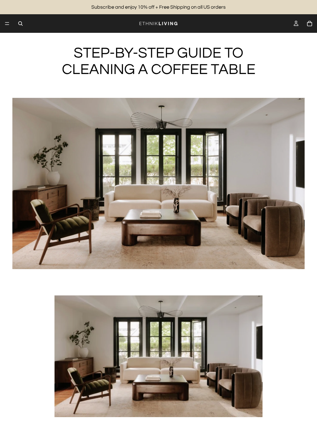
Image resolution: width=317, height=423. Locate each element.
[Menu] (7, 23)
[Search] (20, 23)
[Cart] (309, 23)
